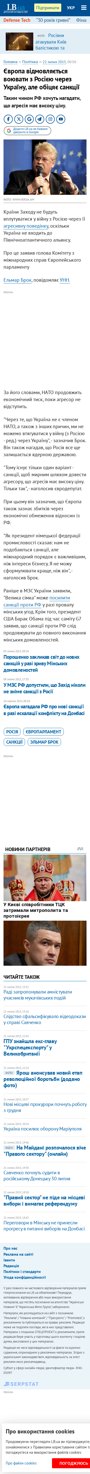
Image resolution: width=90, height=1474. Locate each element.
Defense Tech (17, 20)
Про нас (11, 1248)
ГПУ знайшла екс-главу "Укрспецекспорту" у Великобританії (30, 1047)
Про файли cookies (21, 1463)
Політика (30, 61)
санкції (14, 742)
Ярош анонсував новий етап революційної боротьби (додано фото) (43, 1079)
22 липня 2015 (54, 62)
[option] (45, 41)
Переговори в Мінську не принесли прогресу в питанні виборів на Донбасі (44, 1225)
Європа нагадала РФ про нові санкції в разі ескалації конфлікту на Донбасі (44, 709)
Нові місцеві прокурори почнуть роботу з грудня (45, 1107)
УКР (71, 8)
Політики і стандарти (22, 1271)
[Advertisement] (45, 340)
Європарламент (43, 732)
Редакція (11, 1265)
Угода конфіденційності (25, 1277)
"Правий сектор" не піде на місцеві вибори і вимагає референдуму (44, 1200)
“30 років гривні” (53, 20)
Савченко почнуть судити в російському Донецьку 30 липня (37, 1175)
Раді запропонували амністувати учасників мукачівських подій (38, 995)
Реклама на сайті (18, 1254)
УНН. (65, 280)
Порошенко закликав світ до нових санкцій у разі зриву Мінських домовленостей (41, 663)
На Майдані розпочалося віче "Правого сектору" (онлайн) (45, 1150)
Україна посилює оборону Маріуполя (43, 1128)
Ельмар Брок (18, 280)
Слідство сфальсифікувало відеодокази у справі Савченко (45, 1019)
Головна (11, 61)
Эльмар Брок (44, 742)
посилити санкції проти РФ (37, 601)
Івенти (9, 1259)
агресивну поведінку (26, 226)
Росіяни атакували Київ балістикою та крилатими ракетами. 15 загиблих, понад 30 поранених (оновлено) (58, 50)
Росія (12, 732)
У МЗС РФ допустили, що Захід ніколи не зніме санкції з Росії (44, 688)
